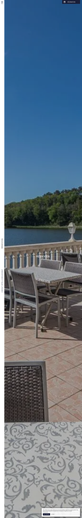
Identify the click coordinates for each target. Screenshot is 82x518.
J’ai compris (46, 514)
